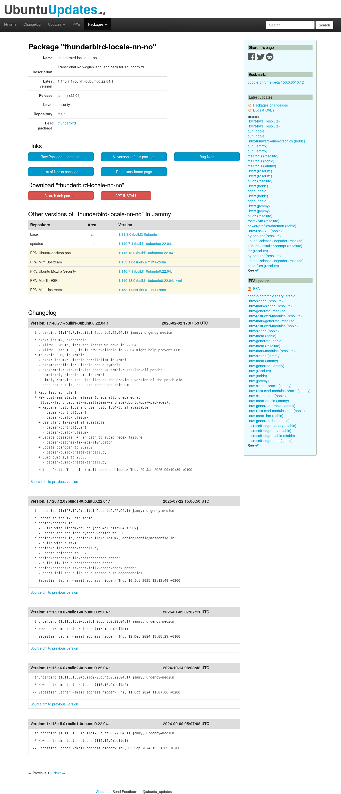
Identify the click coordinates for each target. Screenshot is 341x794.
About (100, 791)
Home (10, 24)
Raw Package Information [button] (61, 156)
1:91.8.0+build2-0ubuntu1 (138, 234)
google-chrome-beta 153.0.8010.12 (276, 82)
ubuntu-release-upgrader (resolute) (276, 240)
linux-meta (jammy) (263, 360)
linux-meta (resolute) (264, 345)
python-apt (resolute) (264, 235)
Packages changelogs (270, 105)
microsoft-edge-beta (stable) (270, 440)
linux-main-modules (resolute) (271, 350)
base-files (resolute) (263, 265)
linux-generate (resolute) (267, 310)
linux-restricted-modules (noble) (273, 325)
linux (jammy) (258, 380)
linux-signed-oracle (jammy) (270, 385)
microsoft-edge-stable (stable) (271, 435)
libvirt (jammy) (259, 205)
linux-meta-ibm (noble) (265, 415)
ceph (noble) (258, 190)
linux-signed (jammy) (264, 355)
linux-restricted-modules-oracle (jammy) (279, 390)
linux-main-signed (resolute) (270, 305)
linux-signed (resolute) (265, 300)
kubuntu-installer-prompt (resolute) (275, 245)
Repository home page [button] (134, 171)
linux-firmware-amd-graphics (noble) (276, 140)
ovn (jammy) (257, 145)
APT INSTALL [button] (126, 195)
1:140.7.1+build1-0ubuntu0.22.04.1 (146, 243)
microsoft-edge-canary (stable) (272, 425)
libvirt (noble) (258, 185)
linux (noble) (257, 375)
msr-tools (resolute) (263, 155)
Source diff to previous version (54, 481)
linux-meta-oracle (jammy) (268, 400)
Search (324, 24)
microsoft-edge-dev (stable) (269, 430)
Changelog (32, 24)
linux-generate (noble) (265, 340)
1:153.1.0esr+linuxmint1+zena (142, 261)
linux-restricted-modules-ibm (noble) (276, 410)
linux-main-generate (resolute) (272, 320)
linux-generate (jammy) (266, 365)
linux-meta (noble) (262, 335)
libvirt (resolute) (260, 170)
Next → (59, 772)
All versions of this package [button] (134, 156)
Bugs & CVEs (263, 110)
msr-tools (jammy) (262, 165)
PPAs (76, 24)
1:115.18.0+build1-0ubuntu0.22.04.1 (147, 252)
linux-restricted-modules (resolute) (275, 315)
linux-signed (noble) (263, 330)
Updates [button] (55, 24)
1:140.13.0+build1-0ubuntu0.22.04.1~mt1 (151, 280)
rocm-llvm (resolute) (263, 220)
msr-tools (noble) (261, 160)
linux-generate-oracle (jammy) (271, 405)
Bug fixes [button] (207, 156)
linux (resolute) (259, 370)
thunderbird (67, 122)
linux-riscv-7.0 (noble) (265, 230)
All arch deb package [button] (61, 195)
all (256, 270)
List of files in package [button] (60, 171)
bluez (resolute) (260, 180)
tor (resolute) (258, 250)
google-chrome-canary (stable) (272, 295)
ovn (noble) (257, 130)
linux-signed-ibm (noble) (267, 395)
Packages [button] (96, 24)
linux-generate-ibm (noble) (269, 420)
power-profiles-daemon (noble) (272, 225)
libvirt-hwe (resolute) (264, 120)
